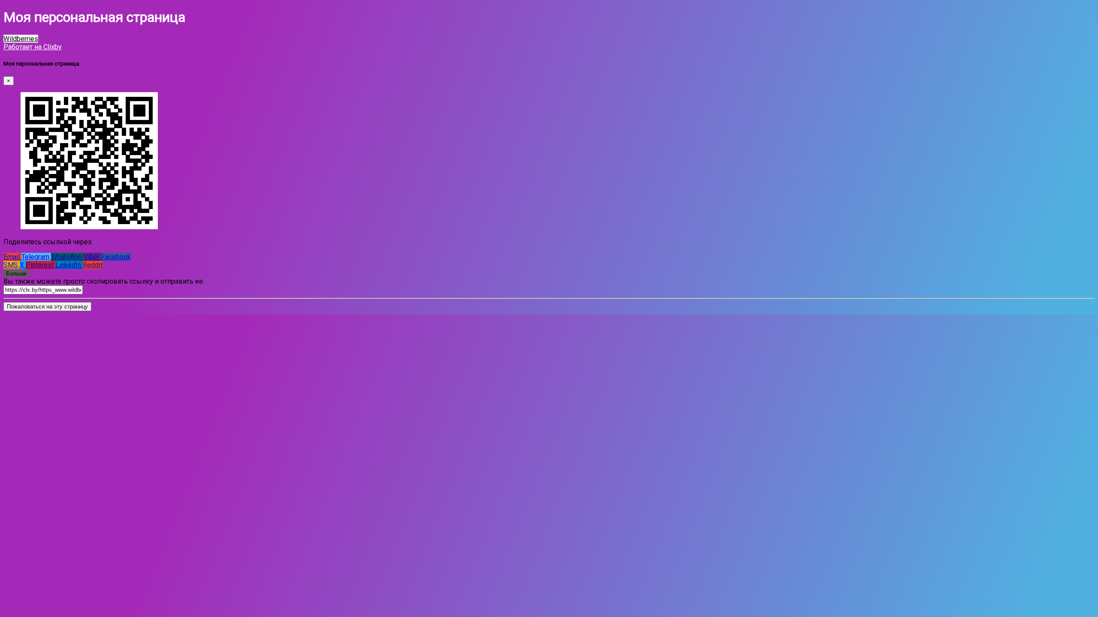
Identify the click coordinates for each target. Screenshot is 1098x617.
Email (12, 257)
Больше (16, 273)
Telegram (36, 257)
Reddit (93, 265)
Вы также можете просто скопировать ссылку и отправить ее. (103, 281)
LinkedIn (69, 265)
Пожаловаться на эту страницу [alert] (47, 306)
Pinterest (40, 265)
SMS (11, 265)
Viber (92, 257)
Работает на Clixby (32, 47)
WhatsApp (67, 257)
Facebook (116, 257)
